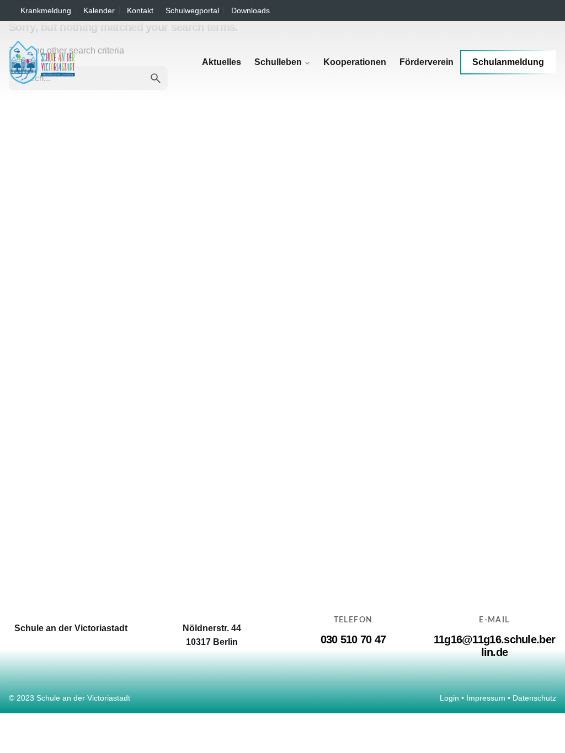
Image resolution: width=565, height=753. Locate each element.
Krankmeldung (45, 10)
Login (449, 697)
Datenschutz (534, 697)
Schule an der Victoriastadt (83, 697)
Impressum (485, 697)
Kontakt (140, 10)
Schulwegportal (192, 10)
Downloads (250, 10)
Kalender (99, 10)
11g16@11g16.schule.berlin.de (495, 645)
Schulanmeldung (508, 62)
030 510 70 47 (353, 639)
